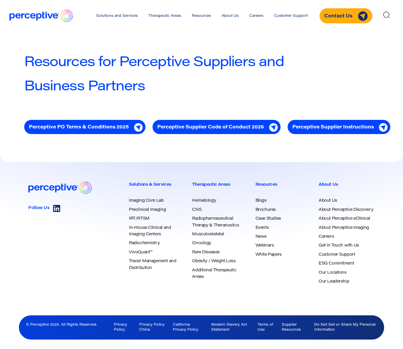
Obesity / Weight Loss (213, 261)
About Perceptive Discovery (346, 210)
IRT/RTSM (139, 219)
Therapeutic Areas (164, 16)
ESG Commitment (336, 264)
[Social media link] (57, 208)
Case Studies (268, 219)
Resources (201, 16)
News (261, 237)
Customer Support (291, 16)
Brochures (265, 210)
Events (262, 228)
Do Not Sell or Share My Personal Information (345, 327)
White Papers (268, 255)
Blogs (261, 201)
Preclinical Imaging (147, 210)
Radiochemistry (144, 243)
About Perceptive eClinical (344, 219)
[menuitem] (116, 16)
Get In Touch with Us (339, 246)
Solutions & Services (150, 185)
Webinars (264, 246)
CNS (197, 210)
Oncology (201, 243)
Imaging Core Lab (146, 201)
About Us (230, 16)
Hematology (204, 201)
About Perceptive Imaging (344, 228)
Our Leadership (334, 282)
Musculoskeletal (208, 234)
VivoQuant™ (140, 252)
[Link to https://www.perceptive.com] (41, 16)
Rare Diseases (206, 252)
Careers (256, 16)
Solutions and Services (117, 16)
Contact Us (338, 16)
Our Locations (333, 273)
